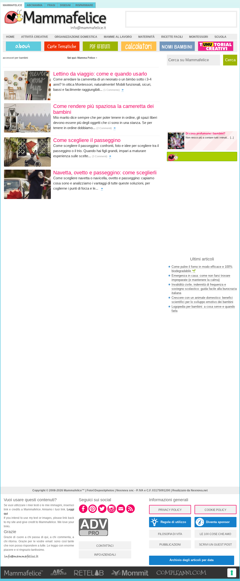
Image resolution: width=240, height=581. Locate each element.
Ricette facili (172, 36)
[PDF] (99, 46)
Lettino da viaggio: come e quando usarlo (100, 74)
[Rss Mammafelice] (130, 512)
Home (10, 36)
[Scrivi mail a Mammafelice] (120, 512)
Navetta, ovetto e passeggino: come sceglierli (105, 173)
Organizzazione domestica (76, 36)
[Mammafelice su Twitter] (102, 512)
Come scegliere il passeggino (86, 140)
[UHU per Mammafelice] (216, 46)
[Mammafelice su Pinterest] (92, 512)
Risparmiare (84, 5)
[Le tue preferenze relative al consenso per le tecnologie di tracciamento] (231, 572)
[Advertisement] (181, 19)
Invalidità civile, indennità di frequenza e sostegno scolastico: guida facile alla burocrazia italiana (204, 289)
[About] (22, 46)
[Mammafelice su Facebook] (83, 512)
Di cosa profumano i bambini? (205, 133)
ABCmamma (34, 5)
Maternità (146, 36)
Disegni (65, 5)
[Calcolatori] (137, 46)
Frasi (51, 5)
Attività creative (34, 36)
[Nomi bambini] (176, 46)
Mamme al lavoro (118, 36)
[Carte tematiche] (60, 46)
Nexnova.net (199, 490)
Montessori (198, 36)
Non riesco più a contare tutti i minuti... (208, 137)
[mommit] (93, 538)
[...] (232, 137)
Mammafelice (12, 5)
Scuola (220, 36)
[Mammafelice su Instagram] (111, 512)
